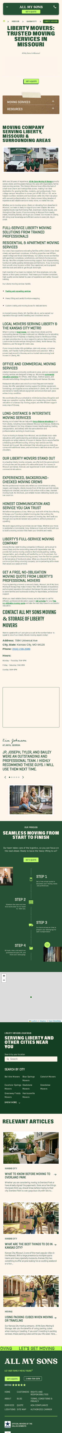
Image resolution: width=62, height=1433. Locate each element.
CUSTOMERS (23, 1391)
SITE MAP (21, 1408)
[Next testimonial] (23, 777)
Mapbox (43, 1021)
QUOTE (20, 1404)
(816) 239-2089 (21, 649)
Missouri (15, 21)
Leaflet (34, 1021)
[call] (55, 7)
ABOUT (8, 1398)
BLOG (19, 1398)
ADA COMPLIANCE (39, 1404)
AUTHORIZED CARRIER (41, 1408)
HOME (7, 1391)
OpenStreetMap (55, 1021)
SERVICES (9, 1404)
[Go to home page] (4, 21)
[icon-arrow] (55, 1175)
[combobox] (33, 1059)
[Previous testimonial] (5, 777)
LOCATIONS (10, 1408)
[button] (31, 101)
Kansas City (32, 21)
